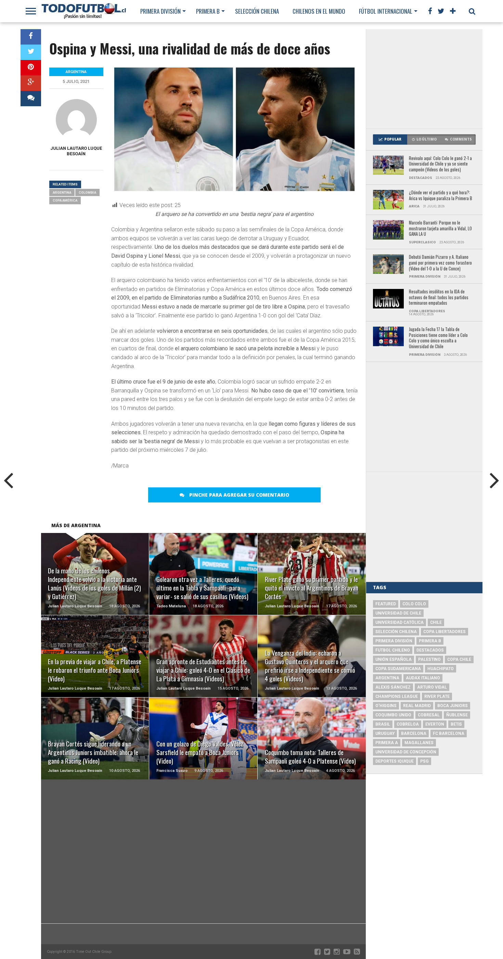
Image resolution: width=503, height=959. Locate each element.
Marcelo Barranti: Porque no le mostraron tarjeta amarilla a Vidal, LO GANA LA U (440, 228)
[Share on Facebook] (31, 37)
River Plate (437, 696)
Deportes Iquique (394, 761)
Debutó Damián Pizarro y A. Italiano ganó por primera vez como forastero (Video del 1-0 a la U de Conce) (440, 262)
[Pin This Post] (31, 67)
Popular (392, 139)
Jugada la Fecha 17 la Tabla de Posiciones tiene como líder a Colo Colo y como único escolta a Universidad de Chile (438, 338)
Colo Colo (414, 604)
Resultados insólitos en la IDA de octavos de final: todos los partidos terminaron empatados (438, 297)
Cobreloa (408, 724)
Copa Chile (459, 659)
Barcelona (413, 733)
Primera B (208, 11)
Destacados (430, 650)
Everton (434, 724)
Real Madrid (417, 705)
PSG (424, 761)
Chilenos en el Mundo (319, 11)
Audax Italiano (423, 678)
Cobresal (429, 715)
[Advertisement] (424, 79)
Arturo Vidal (432, 687)
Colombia (87, 192)
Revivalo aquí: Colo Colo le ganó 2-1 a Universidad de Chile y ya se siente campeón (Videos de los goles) (440, 164)
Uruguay (385, 733)
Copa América (65, 200)
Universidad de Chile (398, 613)
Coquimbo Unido (393, 715)
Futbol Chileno (392, 650)
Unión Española (393, 659)
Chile (436, 622)
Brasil (382, 724)
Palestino (429, 659)
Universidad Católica (399, 622)
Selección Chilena (257, 11)
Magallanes (419, 742)
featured (385, 604)
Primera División (160, 11)
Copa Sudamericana (398, 668)
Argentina (62, 192)
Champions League (396, 696)
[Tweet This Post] (31, 52)
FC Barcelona (448, 733)
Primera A (386, 742)
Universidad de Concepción (405, 752)
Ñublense (457, 715)
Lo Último (426, 139)
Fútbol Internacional (385, 11)
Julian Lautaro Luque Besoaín (76, 151)
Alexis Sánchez (393, 687)
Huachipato (440, 668)
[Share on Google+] (31, 83)
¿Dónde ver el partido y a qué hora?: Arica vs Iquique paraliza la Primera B (440, 195)
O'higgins (386, 705)
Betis (456, 724)
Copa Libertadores (444, 631)
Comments (461, 139)
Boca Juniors (452, 705)
